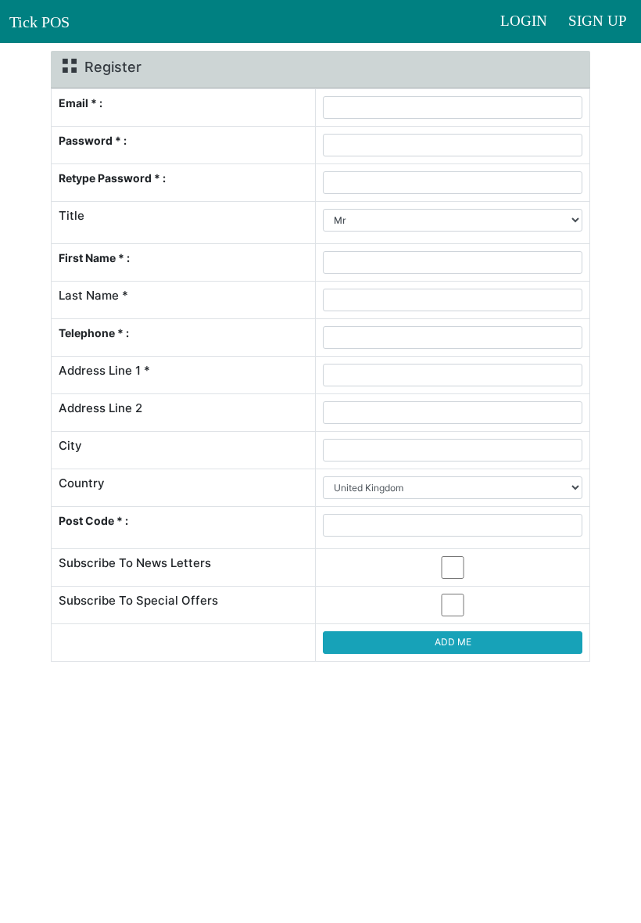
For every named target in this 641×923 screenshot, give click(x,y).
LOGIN (529, 21)
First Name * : (94, 257)
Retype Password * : (112, 178)
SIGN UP (597, 21)
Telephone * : (94, 332)
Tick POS (39, 22)
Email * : (80, 103)
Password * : (93, 140)
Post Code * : (93, 520)
